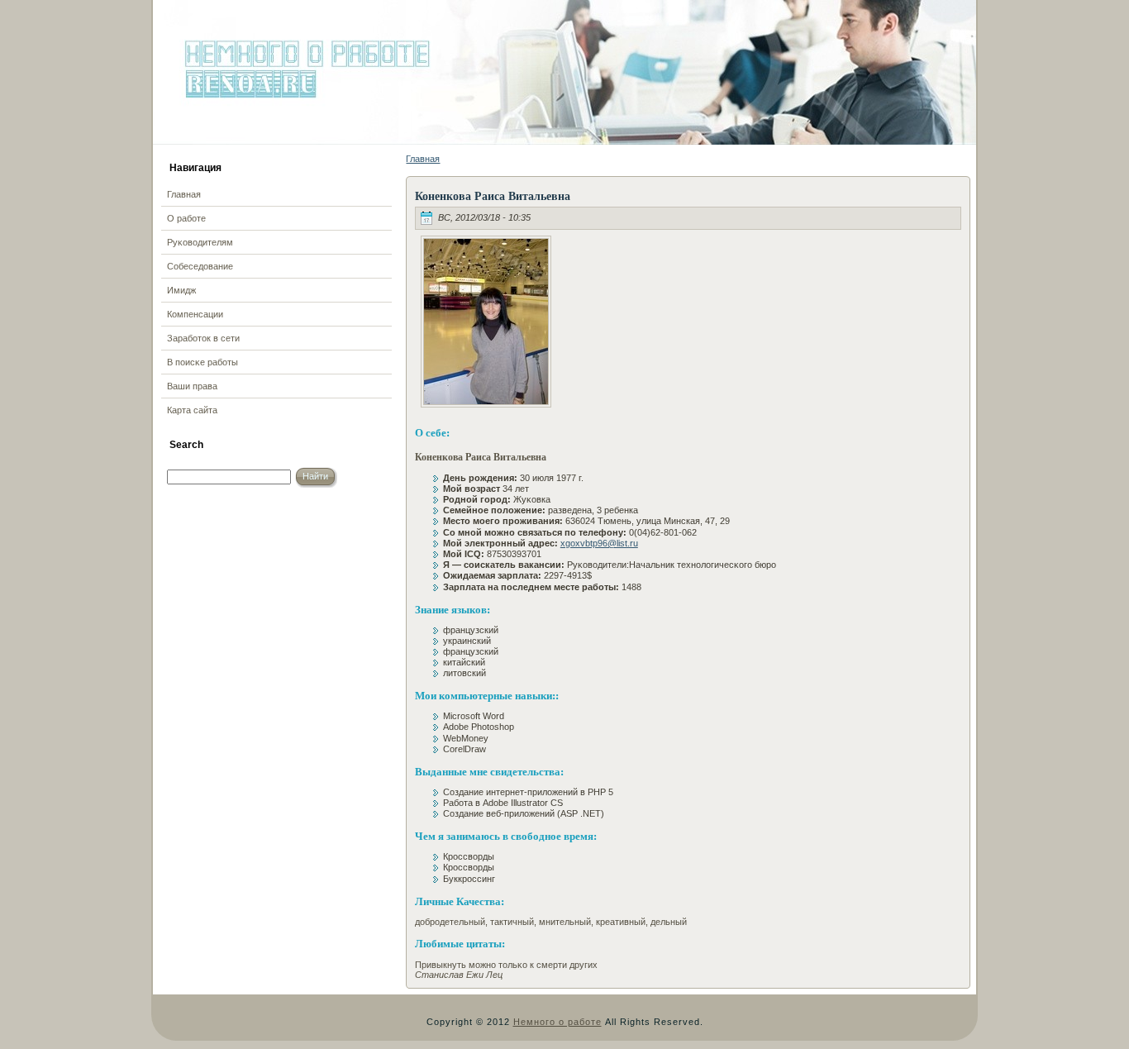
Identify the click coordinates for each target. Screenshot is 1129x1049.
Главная (423, 159)
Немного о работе (557, 1022)
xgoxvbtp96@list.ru (599, 543)
